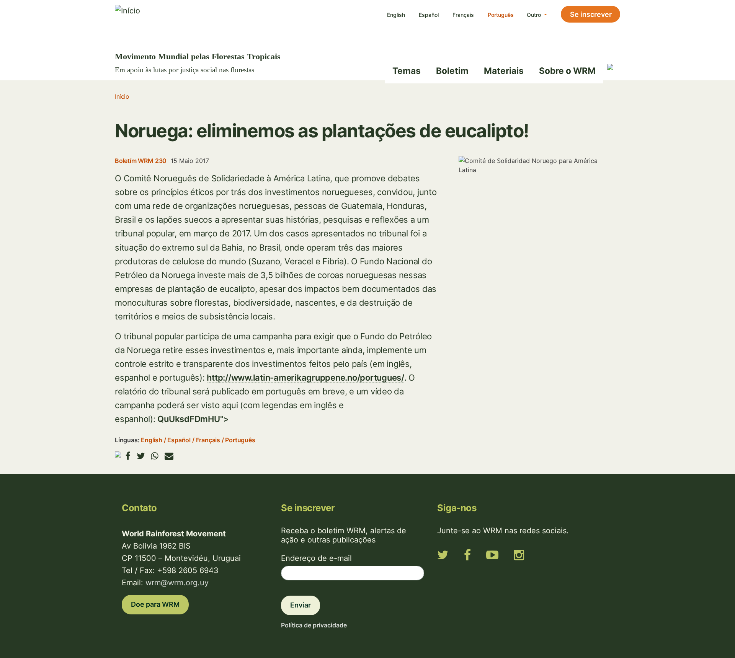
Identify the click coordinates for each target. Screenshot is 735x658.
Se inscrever (591, 14)
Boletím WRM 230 (141, 160)
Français (463, 14)
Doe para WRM (155, 604)
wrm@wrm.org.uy (177, 582)
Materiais (504, 70)
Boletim (452, 70)
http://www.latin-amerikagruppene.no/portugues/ (305, 378)
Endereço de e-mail (316, 558)
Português (501, 14)
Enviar (300, 605)
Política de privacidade (314, 625)
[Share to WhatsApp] (154, 455)
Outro (534, 14)
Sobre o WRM (567, 70)
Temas (406, 70)
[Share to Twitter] (141, 455)
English (396, 14)
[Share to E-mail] (169, 455)
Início (122, 96)
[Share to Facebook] (128, 455)
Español (429, 14)
